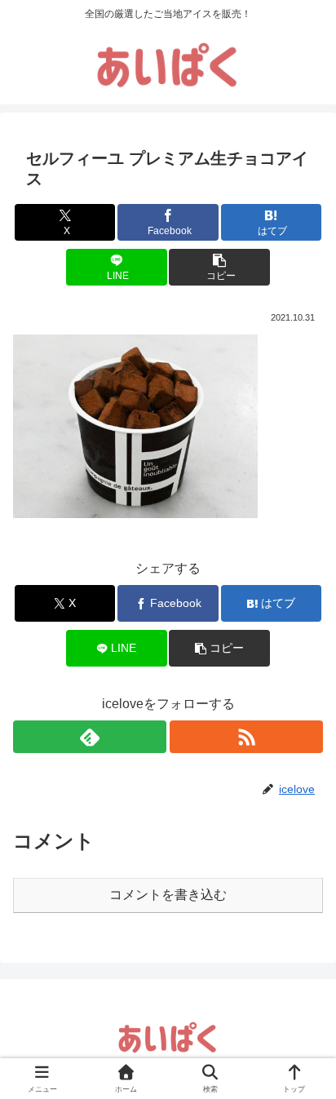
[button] (219, 267)
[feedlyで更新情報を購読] (89, 736)
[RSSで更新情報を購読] (246, 736)
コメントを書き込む (168, 895)
